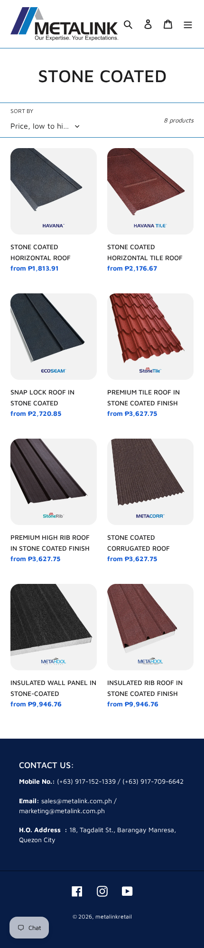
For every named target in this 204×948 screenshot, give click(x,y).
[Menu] (188, 24)
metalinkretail (113, 916)
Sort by (21, 110)
